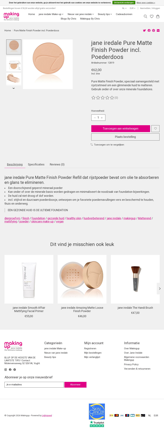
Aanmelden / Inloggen (150, 8)
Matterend (144, 218)
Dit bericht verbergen (124, 3)
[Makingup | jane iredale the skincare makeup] (11, 16)
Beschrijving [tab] (15, 164)
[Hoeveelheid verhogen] (101, 117)
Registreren (90, 348)
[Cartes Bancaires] (133, 415)
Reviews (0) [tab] (57, 164)
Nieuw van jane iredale (56, 352)
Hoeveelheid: (98, 110)
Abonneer (75, 384)
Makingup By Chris (90, 18)
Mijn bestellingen (93, 352)
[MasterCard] (117, 415)
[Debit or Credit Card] (143, 415)
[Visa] (122, 415)
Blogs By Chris (68, 18)
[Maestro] (127, 415)
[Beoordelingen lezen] (103, 98)
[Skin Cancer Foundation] (97, 418)
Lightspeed (47, 415)
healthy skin (74, 218)
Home (31, 14)
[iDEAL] (111, 415)
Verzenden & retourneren (137, 368)
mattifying (10, 221)
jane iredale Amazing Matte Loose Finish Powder (82, 309)
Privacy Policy (131, 364)
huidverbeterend (94, 218)
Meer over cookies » (146, 3)
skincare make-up (42, 221)
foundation (38, 218)
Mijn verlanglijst (92, 357)
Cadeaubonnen (124, 14)
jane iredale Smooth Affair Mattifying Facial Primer (28, 309)
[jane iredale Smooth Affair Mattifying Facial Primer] (28, 279)
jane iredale (114, 218)
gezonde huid (55, 218)
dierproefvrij (12, 218)
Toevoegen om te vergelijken (109, 144)
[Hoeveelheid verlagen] (95, 117)
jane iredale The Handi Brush (135, 307)
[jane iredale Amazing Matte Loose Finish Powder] (82, 279)
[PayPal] (138, 415)
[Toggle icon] (145, 16)
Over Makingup (131, 348)
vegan (60, 221)
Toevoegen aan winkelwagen (120, 128)
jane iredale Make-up (55, 348)
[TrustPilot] (97, 426)
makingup (129, 218)
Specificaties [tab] (36, 164)
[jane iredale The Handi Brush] (135, 279)
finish (25, 218)
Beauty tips (50, 357)
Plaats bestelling (125, 136)
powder (24, 221)
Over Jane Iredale (133, 352)
